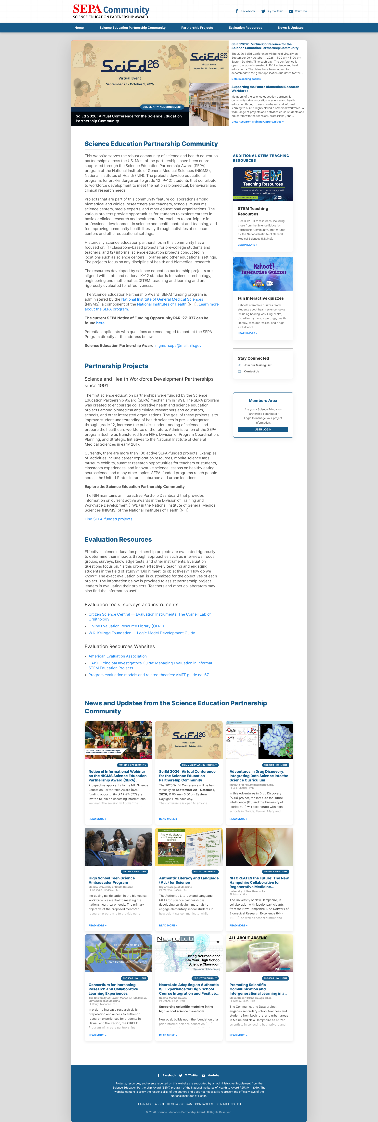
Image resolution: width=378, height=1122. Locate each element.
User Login (263, 429)
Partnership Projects (197, 28)
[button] (77, 83)
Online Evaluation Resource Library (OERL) (126, 626)
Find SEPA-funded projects (108, 519)
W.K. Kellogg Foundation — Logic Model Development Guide (142, 633)
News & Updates (291, 28)
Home (79, 28)
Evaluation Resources (245, 28)
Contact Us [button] (204, 1104)
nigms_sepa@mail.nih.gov (178, 345)
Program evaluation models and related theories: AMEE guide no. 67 (149, 674)
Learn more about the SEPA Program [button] (164, 1104)
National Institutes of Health (161, 304)
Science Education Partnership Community (133, 28)
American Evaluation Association (118, 656)
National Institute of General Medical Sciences (162, 299)
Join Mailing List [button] (228, 1104)
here (100, 322)
